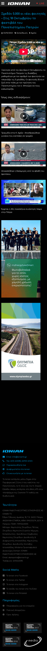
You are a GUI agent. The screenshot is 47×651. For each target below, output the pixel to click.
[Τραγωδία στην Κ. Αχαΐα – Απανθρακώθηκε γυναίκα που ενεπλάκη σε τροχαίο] (23, 116)
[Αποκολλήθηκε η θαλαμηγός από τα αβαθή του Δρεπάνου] (23, 154)
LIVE (41, 3)
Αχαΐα (33, 33)
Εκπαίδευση (22, 33)
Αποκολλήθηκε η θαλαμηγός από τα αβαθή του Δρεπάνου (22, 172)
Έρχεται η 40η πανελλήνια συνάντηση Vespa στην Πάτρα (21, 210)
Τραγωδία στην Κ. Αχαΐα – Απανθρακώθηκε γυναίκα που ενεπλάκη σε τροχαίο (20, 134)
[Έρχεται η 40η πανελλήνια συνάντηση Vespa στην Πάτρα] (23, 192)
